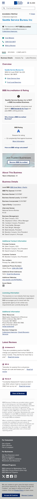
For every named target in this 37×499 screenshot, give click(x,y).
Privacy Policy (19, 490)
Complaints (21, 52)
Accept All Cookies (11, 495)
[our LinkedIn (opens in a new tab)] (7, 477)
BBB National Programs (10, 472)
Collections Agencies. (9, 31)
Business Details (7, 58)
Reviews (11, 52)
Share (33, 14)
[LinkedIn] (3, 286)
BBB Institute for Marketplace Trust (14, 468)
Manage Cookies (27, 495)
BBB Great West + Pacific (18, 187)
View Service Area (13, 78)
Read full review (13, 357)
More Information (18, 141)
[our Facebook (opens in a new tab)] (11, 477)
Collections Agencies (9, 332)
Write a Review (10, 45)
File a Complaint (7, 447)
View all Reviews (18, 393)
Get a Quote (6, 443)
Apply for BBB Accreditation (11, 459)
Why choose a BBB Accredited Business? (15, 118)
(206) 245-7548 (17, 268)
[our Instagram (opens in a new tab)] (15, 477)
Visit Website (9, 38)
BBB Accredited (25, 26)
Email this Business (13, 274)
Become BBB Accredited (18, 162)
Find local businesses (13, 8)
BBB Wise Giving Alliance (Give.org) (14, 470)
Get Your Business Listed (10, 455)
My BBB (32, 3)
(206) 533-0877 (10, 42)
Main (4, 52)
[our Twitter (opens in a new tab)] (3, 477)
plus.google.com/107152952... (12, 280)
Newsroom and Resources (11, 461)
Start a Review (7, 445)
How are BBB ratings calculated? (16, 147)
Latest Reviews (31, 58)
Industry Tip (19, 58)
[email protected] (8, 326)
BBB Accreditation (8, 457)
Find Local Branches (14, 82)
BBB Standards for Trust (19, 108)
